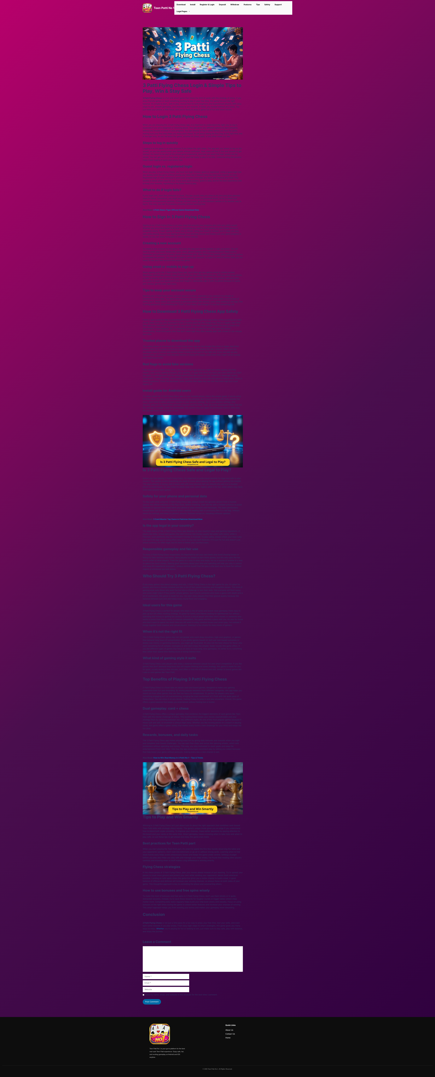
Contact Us (230, 1034)
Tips (258, 4)
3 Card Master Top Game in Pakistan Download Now (177, 519)
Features (247, 4)
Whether (160, 929)
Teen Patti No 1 (164, 8)
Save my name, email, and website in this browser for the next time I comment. (181, 995)
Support (278, 4)
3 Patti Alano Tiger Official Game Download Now (176, 210)
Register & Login (207, 4)
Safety (267, 4)
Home (227, 1038)
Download (181, 4)
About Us (229, 1030)
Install (192, 4)
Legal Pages (182, 11)
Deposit (222, 4)
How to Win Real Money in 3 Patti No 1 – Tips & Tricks (178, 758)
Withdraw (234, 4)
